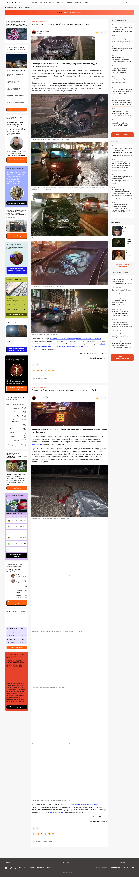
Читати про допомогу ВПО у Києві (16, 236)
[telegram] (20, 868)
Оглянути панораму (16, 110)
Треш (62, 2)
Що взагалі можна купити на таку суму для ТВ (16, 270)
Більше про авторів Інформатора (122, 265)
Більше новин (122, 135)
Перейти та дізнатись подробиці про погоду (16, 349)
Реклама (85, 2)
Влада (45, 2)
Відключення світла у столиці (74, 12)
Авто (132, 867)
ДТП (45, 378)
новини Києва (37, 378)
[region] (16, 346)
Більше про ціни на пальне (16, 555)
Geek (123, 867)
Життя (40, 2)
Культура (51, 2)
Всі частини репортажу (17, 707)
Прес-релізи (69, 2)
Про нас (32, 867)
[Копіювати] (105, 32)
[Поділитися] (101, 32)
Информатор (84, 76)
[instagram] (11, 868)
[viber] (24, 868)
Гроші (57, 2)
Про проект (78, 2)
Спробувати (17, 488)
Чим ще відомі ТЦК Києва (16, 203)
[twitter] (15, 868)
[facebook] (6, 868)
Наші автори (40, 867)
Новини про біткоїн (16, 647)
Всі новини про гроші (16, 314)
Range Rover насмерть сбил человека (84, 804)
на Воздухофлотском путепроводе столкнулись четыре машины (75, 339)
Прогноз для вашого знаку (17, 388)
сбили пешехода (56, 812)
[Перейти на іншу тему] (130, 3)
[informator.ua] (13, 2)
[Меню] (24, 2)
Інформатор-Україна (115, 867)
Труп (50, 841)
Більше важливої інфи (122, 357)
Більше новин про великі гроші (16, 603)
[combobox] (10, 342)
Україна (34, 2)
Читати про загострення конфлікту (16, 160)
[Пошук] (133, 3)
